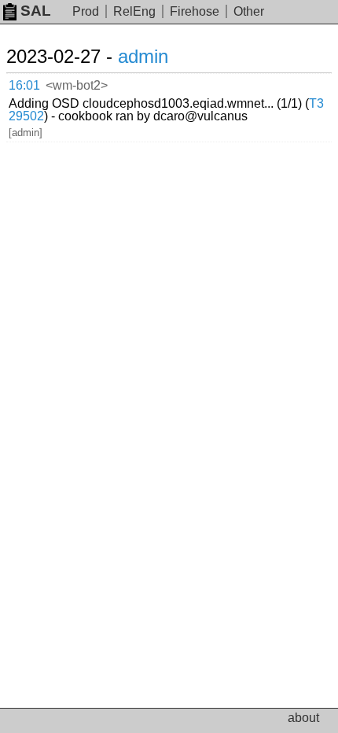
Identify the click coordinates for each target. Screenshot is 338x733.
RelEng (134, 11)
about (303, 717)
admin (143, 56)
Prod (85, 11)
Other (248, 11)
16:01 (24, 85)
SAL (35, 10)
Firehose (194, 11)
